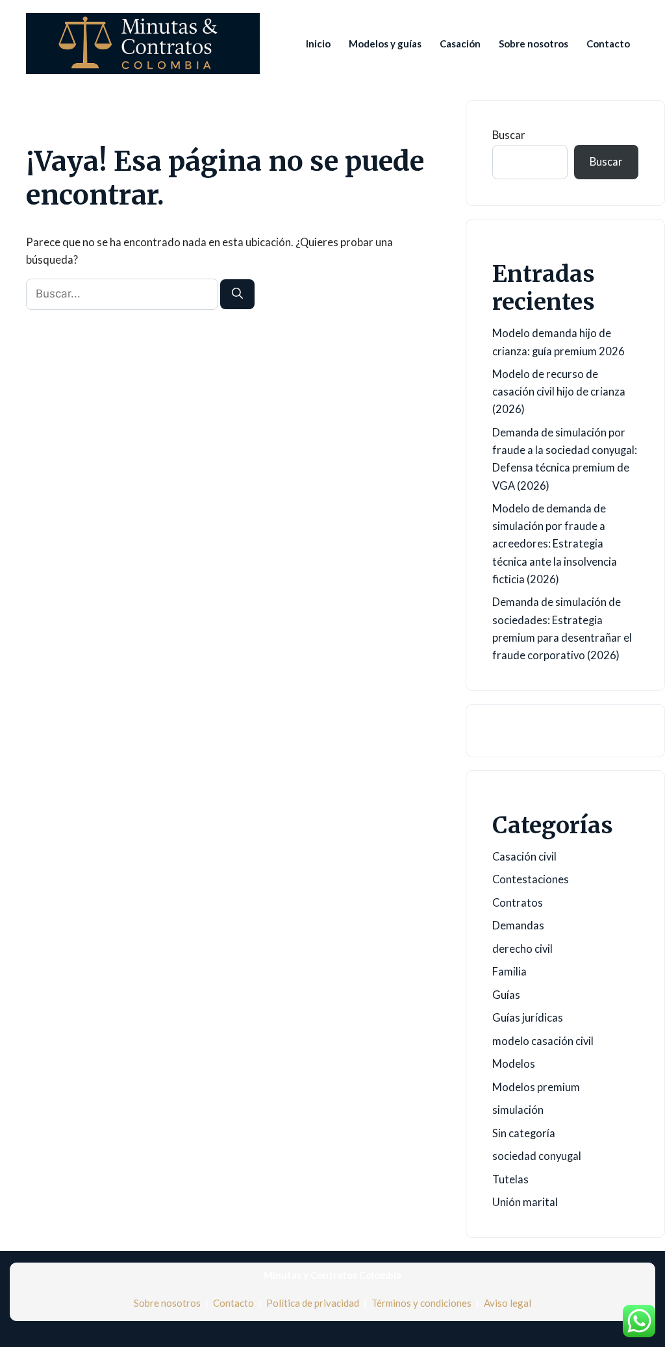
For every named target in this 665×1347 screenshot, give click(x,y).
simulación (518, 1109)
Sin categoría (523, 1133)
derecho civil (522, 948)
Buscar (508, 135)
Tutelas (510, 1179)
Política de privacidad (312, 1303)
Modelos (513, 1063)
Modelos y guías (385, 43)
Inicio (318, 43)
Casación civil (524, 856)
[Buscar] (237, 294)
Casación (460, 43)
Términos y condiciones (421, 1303)
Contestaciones (530, 879)
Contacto (608, 43)
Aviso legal (507, 1303)
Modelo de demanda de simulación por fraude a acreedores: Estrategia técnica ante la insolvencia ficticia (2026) (554, 544)
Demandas (518, 925)
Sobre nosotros (533, 43)
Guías (506, 994)
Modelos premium (536, 1087)
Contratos (517, 902)
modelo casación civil (543, 1041)
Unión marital (525, 1202)
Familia (509, 971)
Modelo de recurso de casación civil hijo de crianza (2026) (558, 392)
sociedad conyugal (536, 1156)
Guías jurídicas (527, 1017)
